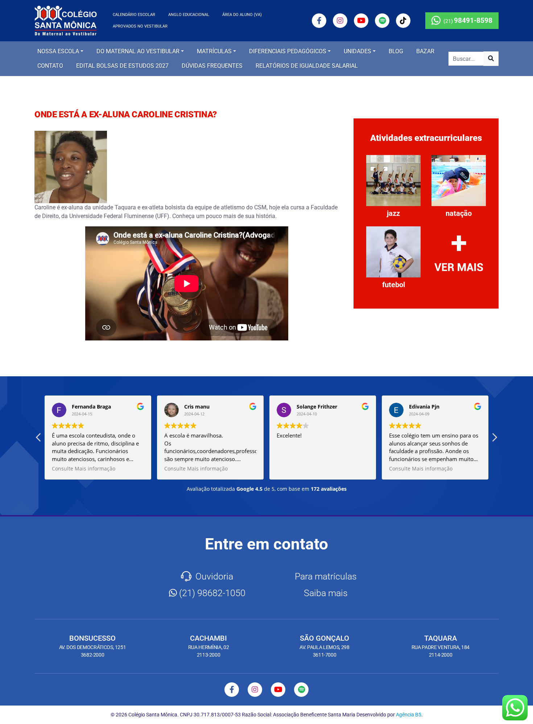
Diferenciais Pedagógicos (287, 51)
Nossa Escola (58, 51)
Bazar (425, 51)
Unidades (357, 51)
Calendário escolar (134, 14)
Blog (396, 51)
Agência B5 (408, 714)
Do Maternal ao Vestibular (137, 51)
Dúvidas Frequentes (212, 65)
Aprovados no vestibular (140, 26)
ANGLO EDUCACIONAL (188, 14)
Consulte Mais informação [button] (83, 468)
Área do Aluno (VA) (242, 14)
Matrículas (214, 51)
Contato (50, 65)
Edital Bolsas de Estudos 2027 (122, 65)
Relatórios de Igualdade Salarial (307, 65)
